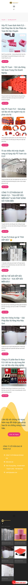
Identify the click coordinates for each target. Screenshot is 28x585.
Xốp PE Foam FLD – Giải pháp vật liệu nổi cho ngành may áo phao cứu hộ (13, 112)
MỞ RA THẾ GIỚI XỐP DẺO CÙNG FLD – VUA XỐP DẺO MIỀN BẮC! (12, 279)
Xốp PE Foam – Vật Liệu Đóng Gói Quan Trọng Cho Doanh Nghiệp (13, 70)
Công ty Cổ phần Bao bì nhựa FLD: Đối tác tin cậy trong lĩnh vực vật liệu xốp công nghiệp (13, 362)
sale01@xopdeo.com (11, 472)
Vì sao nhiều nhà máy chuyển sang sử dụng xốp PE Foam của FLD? (13, 154)
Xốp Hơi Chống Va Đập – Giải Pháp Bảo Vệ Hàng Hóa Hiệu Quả (13, 321)
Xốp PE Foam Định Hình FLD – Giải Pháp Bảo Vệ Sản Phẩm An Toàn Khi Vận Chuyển (13, 28)
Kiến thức (22, 35)
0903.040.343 (9, 462)
